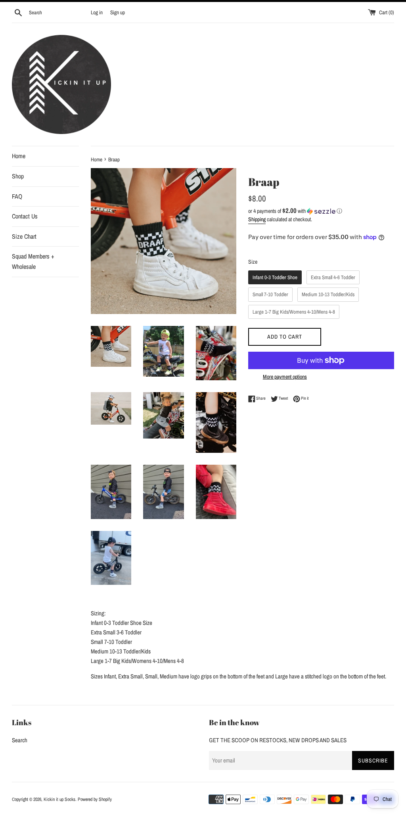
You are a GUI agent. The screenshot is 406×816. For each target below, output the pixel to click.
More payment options (285, 376)
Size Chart (24, 236)
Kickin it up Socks (59, 799)
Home (18, 155)
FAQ (17, 196)
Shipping (257, 219)
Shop (18, 176)
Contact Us (25, 216)
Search (19, 740)
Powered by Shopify (95, 799)
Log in (97, 12)
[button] (321, 211)
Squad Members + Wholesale (33, 261)
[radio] (275, 277)
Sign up (117, 12)
